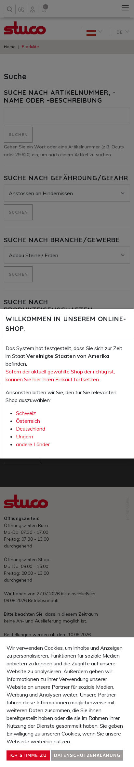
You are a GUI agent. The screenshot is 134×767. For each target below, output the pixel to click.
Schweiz (26, 413)
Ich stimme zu (28, 755)
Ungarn (24, 436)
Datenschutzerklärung (87, 755)
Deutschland (30, 428)
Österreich (28, 421)
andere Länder (33, 444)
